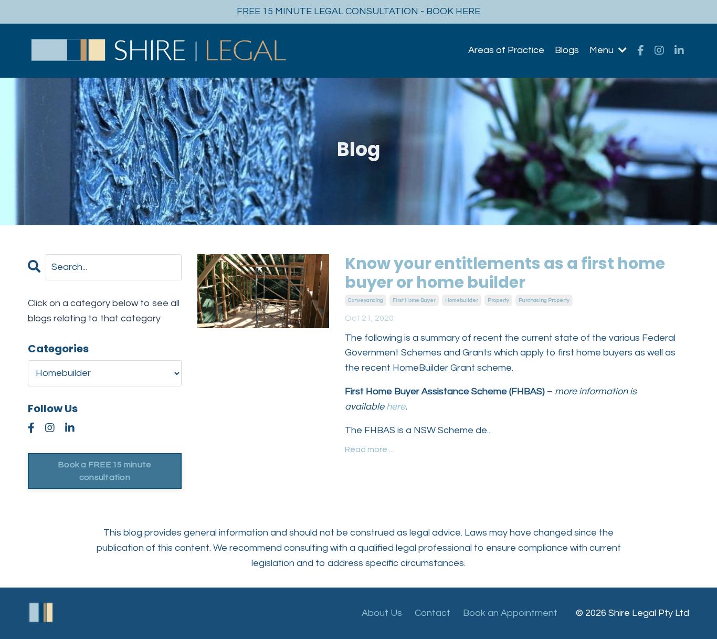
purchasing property (544, 300)
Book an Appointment (510, 613)
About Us (382, 613)
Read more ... (369, 449)
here (395, 407)
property (498, 300)
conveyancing (365, 300)
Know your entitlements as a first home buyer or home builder (505, 273)
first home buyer (414, 300)
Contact (432, 613)
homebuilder (461, 300)
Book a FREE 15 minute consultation (104, 470)
